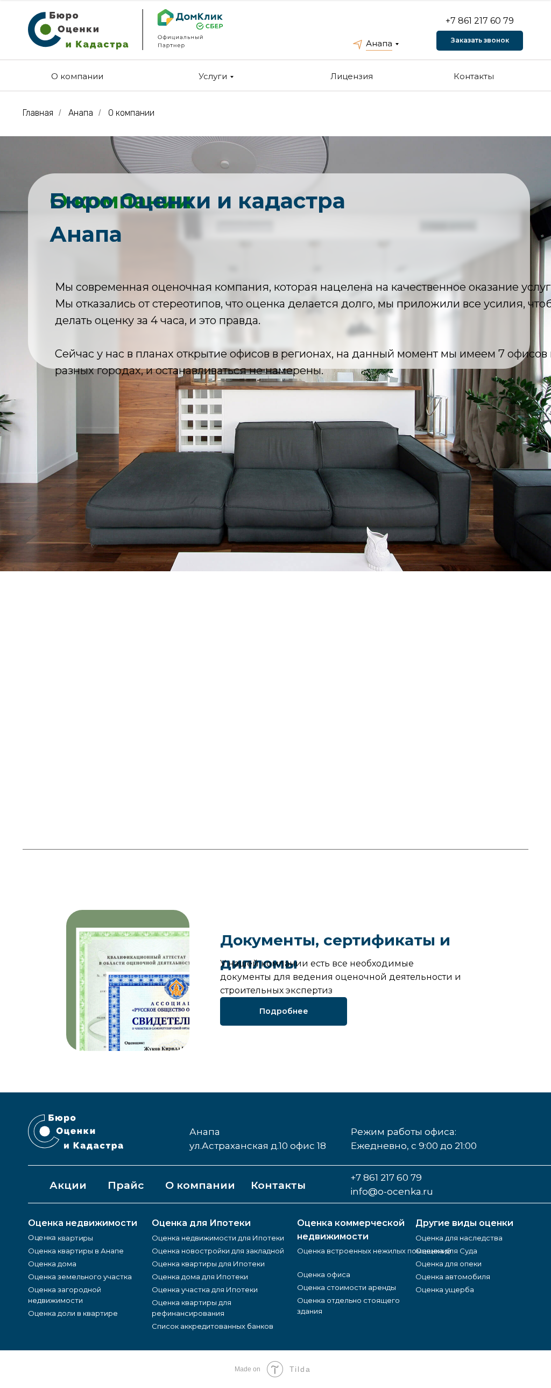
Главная (38, 113)
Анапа (379, 43)
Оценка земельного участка (80, 1276)
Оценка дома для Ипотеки (200, 1276)
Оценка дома (52, 1263)
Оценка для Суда (446, 1250)
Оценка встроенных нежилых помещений (374, 1250)
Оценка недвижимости (82, 1223)
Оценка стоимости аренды (346, 1287)
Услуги (213, 76)
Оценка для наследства (459, 1237)
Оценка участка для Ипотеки (205, 1289)
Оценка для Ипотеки (201, 1223)
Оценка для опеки (448, 1263)
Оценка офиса (323, 1274)
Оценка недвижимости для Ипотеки (218, 1237)
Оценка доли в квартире (73, 1313)
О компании (77, 76)
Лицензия (351, 76)
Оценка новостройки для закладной (218, 1250)
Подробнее (283, 1011)
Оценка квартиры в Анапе (76, 1250)
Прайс (126, 1185)
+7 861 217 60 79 (480, 21)
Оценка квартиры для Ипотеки (208, 1263)
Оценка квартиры (60, 1238)
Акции (68, 1185)
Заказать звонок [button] (480, 40)
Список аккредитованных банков (212, 1326)
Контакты (474, 76)
